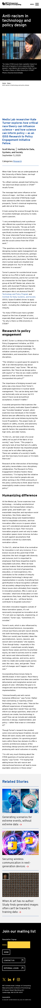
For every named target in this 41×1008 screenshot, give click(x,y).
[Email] (37, 116)
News (9, 83)
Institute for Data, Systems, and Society (19, 297)
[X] (37, 101)
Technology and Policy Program (15, 294)
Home (4, 83)
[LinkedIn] (37, 108)
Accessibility (6, 997)
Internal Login (11, 968)
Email (4, 945)
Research (17, 161)
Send (6, 952)
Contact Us (9, 960)
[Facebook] (37, 94)
